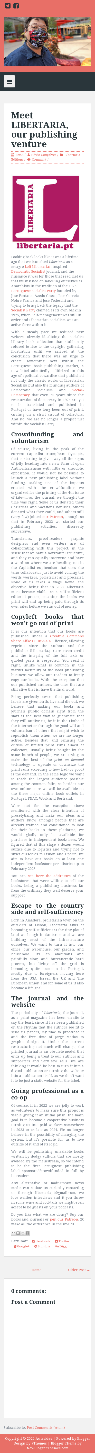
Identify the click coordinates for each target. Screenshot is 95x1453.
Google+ (22, 1246)
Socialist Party (23, 310)
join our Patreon (64, 1219)
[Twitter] (7, 7)
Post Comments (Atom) (46, 1428)
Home (36, 1270)
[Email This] (13, 1233)
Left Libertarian (38, 267)
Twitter (64, 1241)
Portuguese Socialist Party (33, 291)
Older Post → (79, 1270)
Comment (39, 159)
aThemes (39, 1443)
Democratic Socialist (28, 271)
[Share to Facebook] (27, 1233)
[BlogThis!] (18, 1233)
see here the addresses (49, 876)
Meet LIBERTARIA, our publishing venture (44, 129)
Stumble (43, 1246)
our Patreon (52, 517)
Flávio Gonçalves (43, 155)
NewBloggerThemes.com (47, 1448)
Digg (63, 1246)
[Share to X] (22, 1233)
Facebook (42, 1241)
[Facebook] (16, 7)
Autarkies (44, 1438)
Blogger (83, 1438)
